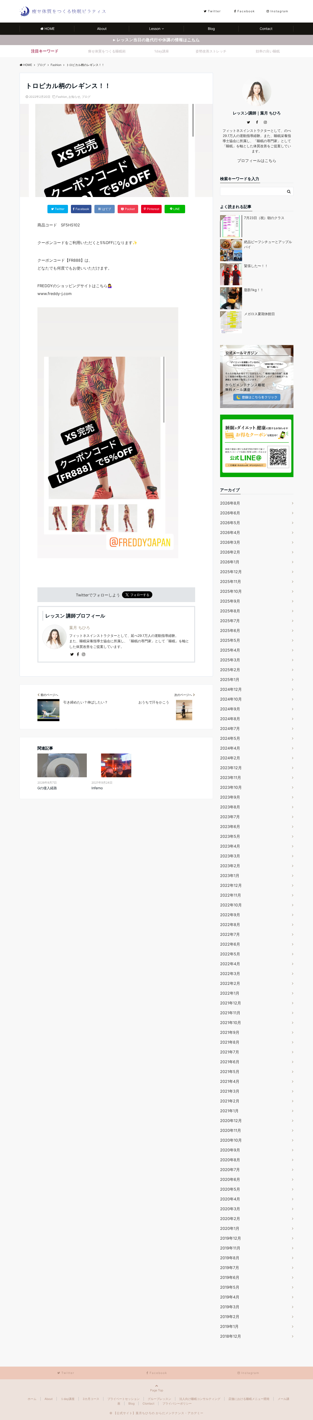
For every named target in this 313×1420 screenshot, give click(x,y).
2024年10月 (231, 699)
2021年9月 (229, 1032)
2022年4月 (230, 963)
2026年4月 (230, 532)
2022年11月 (230, 895)
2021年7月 (229, 1052)
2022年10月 (231, 904)
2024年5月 (230, 738)
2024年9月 (230, 708)
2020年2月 (230, 1218)
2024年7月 (230, 728)
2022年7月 (230, 934)
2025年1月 (229, 679)
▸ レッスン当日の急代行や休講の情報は (156, 39)
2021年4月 (229, 1081)
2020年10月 (231, 1140)
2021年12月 (230, 1002)
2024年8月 (230, 718)
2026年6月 (230, 512)
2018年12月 (230, 1336)
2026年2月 (230, 552)
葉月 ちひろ (79, 627)
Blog (211, 28)
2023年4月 (230, 846)
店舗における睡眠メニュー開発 (248, 1399)
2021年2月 (229, 1101)
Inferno (97, 788)
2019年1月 (229, 1326)
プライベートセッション (123, 1399)
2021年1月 (229, 1110)
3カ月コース (91, 1399)
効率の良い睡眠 (268, 51)
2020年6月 (230, 1179)
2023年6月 (230, 826)
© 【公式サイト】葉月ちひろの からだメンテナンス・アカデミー (156, 1413)
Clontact (148, 1403)
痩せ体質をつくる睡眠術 (107, 51)
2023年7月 (230, 816)
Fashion (61, 97)
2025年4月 (230, 650)
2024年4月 (230, 748)
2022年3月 (230, 973)
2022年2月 (230, 983)
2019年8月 (229, 1257)
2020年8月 (230, 1159)
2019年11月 (230, 1248)
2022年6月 (230, 944)
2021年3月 (229, 1091)
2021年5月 (229, 1071)
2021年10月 (230, 1022)
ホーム (32, 1399)
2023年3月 (230, 855)
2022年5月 (230, 953)
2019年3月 (229, 1306)
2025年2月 (230, 669)
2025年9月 (230, 601)
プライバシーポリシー (177, 1403)
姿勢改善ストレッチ (211, 51)
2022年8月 (230, 924)
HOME (50, 28)
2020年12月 (231, 1120)
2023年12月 (231, 767)
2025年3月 (230, 659)
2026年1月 (229, 561)
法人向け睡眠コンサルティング (199, 1399)
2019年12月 (230, 1238)
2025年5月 (230, 640)
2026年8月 (230, 503)
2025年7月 (230, 620)
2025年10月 (231, 591)
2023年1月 (229, 875)
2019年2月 (229, 1316)
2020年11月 (230, 1130)
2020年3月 (230, 1208)
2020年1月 (229, 1228)
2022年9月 (230, 914)
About (102, 28)
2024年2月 (230, 757)
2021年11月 (230, 1012)
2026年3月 (230, 542)
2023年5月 (230, 836)
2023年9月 (230, 797)
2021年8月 (229, 1042)
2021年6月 (229, 1061)
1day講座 (161, 51)
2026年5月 (230, 522)
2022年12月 (231, 885)
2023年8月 (230, 806)
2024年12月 (231, 689)
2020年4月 (230, 1199)
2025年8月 (230, 610)
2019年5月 (229, 1287)
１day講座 (68, 1399)
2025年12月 (231, 571)
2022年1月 (229, 993)
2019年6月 (229, 1277)
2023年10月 (231, 787)
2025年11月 (230, 581)
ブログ (86, 97)
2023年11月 (230, 777)
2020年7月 (230, 1169)
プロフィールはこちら (256, 160)
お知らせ (74, 97)
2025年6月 (230, 630)
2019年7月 (229, 1267)
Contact (266, 28)
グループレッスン (159, 1399)
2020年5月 (230, 1189)
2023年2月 (230, 865)
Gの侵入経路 (47, 788)
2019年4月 (229, 1297)
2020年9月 (230, 1150)
